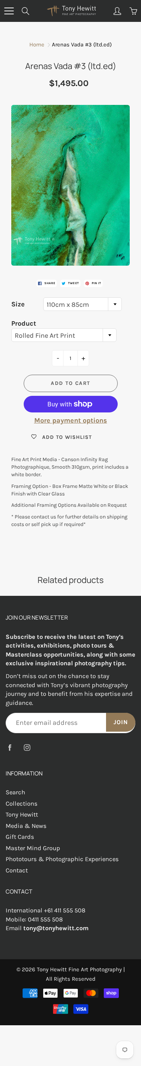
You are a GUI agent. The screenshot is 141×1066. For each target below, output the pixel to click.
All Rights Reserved (71, 978)
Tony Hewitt (22, 814)
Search (15, 792)
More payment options (70, 420)
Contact (17, 870)
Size (18, 304)
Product (23, 323)
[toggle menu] (8, 11)
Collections (22, 803)
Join (121, 722)
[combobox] (82, 304)
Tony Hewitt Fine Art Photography (79, 969)
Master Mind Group (33, 848)
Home (36, 44)
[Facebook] (9, 747)
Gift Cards (20, 836)
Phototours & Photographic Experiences (62, 859)
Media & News (26, 825)
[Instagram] (26, 747)
